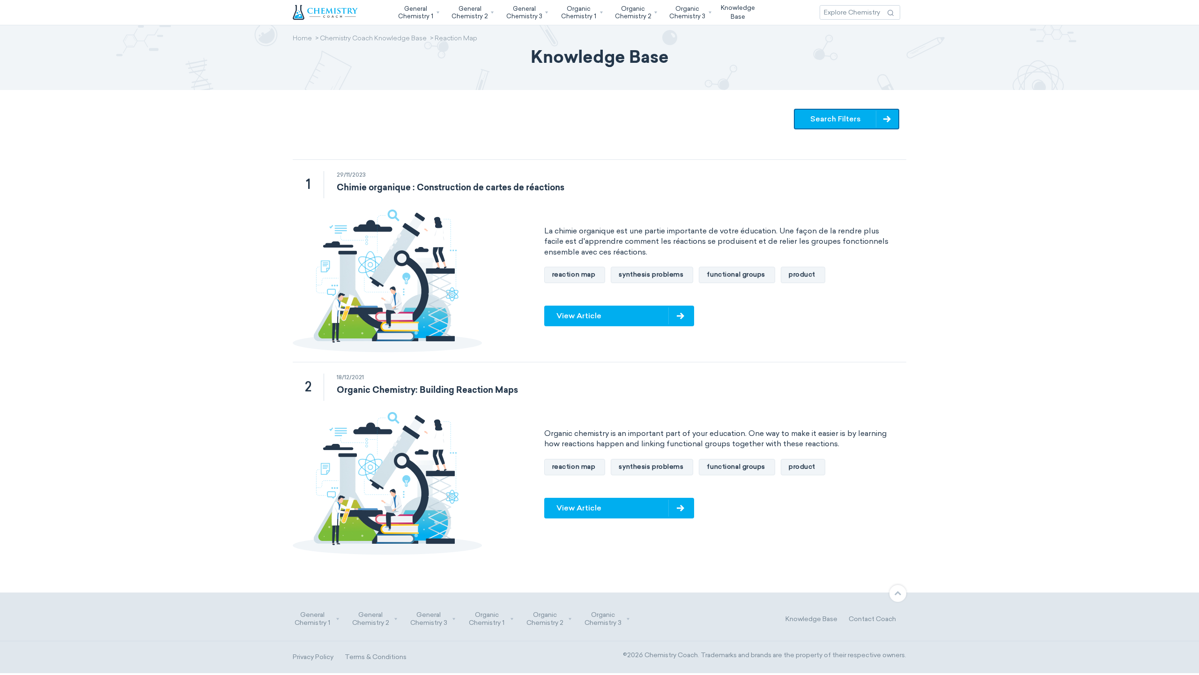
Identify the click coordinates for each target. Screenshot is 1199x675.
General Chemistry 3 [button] (428, 619)
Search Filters (835, 118)
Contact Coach (872, 619)
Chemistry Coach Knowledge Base (373, 39)
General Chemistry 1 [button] (312, 619)
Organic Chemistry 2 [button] (544, 619)
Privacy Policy (313, 657)
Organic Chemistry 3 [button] (603, 619)
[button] (418, 12)
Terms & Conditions (376, 657)
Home (302, 39)
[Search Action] (890, 12)
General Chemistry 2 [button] (370, 619)
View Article (578, 315)
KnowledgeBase (738, 12)
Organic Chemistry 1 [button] (486, 619)
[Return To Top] (897, 593)
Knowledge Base (811, 619)
